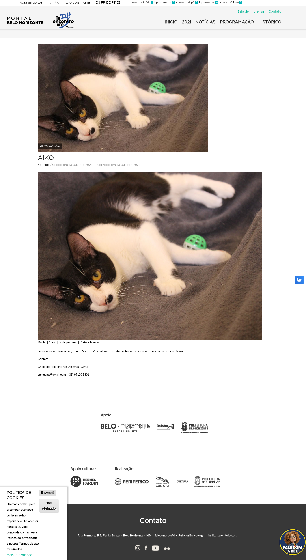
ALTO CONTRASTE (77, 2)
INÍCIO (171, 22)
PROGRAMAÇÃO (237, 22)
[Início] (40, 13)
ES (118, 2)
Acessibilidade (31, 2)
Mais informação (19, 555)
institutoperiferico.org (222, 535)
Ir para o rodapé (186, 2)
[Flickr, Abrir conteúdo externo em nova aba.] (166, 547)
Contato (275, 11)
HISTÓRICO (269, 22)
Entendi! (47, 492)
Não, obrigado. (49, 505)
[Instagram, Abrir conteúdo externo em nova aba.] (137, 547)
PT (114, 2)
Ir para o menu (163, 2)
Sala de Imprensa (250, 11)
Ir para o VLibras (230, 2)
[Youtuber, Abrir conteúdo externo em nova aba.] (155, 547)
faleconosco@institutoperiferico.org (179, 535)
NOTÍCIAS (205, 22)
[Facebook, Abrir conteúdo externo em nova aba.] (146, 547)
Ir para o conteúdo (140, 2)
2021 (186, 22)
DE (108, 2)
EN (98, 2)
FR (103, 2)
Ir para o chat (208, 2)
